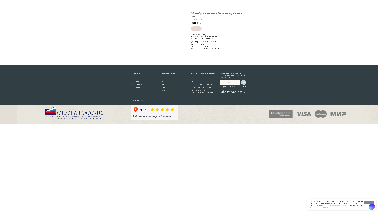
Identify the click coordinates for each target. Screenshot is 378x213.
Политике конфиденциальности (319, 207)
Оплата (163, 87)
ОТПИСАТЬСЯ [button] (240, 92)
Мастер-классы (137, 84)
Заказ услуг (165, 84)
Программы (136, 81)
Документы (165, 81)
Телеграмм (138, 87)
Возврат (164, 90)
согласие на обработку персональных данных (335, 205)
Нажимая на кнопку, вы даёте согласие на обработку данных (233, 87)
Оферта (193, 81)
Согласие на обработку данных (201, 87)
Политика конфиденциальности (201, 84)
